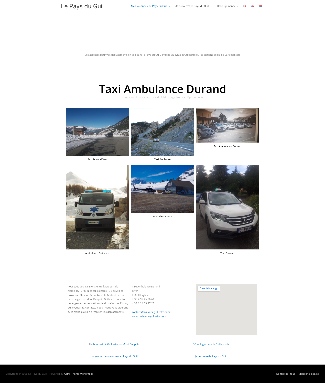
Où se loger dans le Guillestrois (211, 344)
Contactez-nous (285, 373)
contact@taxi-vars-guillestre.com (151, 312)
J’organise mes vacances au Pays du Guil (114, 356)
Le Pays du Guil (82, 6)
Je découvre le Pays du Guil (192, 6)
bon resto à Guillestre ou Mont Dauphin (116, 344)
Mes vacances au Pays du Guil (149, 6)
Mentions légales (309, 373)
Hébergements (226, 6)
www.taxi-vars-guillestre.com (149, 316)
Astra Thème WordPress (78, 373)
